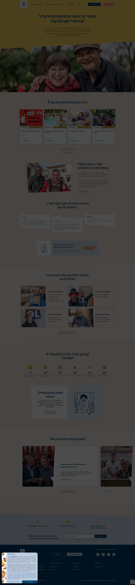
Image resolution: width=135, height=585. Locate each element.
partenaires (14, 556)
